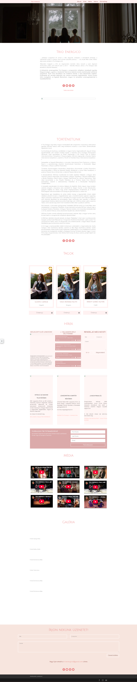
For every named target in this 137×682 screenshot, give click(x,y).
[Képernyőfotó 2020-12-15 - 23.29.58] (41, 334)
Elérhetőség (103, 1)
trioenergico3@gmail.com (73, 662)
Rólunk (79, 1)
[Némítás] (75, 340)
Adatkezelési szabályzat (36, 676)
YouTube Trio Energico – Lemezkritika (67, 415)
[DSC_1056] (68, 98)
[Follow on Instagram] (70, 85)
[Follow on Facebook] (64, 85)
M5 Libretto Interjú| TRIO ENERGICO (40, 416)
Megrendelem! (100, 352)
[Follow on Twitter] (73, 85)
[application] (68, 340)
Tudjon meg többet (68, 90)
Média (90, 1)
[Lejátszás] (57, 340)
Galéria (96, 1)
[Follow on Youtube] (67, 85)
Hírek (84, 1)
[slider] (78, 340)
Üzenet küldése (113, 655)
